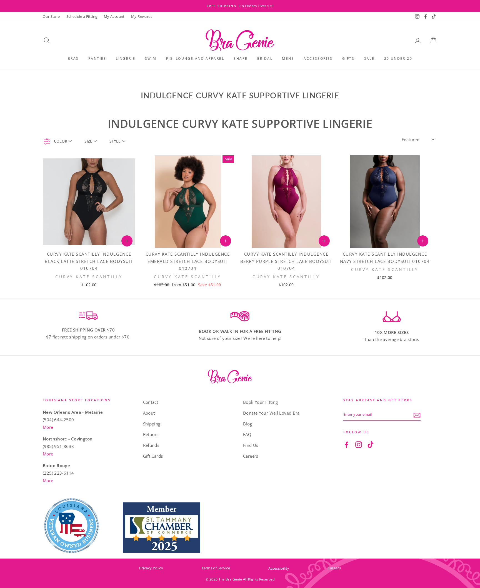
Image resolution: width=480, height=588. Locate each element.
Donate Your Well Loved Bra (271, 413)
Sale (369, 58)
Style (115, 141)
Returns (151, 434)
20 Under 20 (398, 58)
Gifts (348, 58)
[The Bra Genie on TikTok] (370, 444)
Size (88, 141)
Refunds (151, 445)
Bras (73, 58)
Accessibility (278, 568)
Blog (247, 424)
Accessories (318, 58)
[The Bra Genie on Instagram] (358, 444)
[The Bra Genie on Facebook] (346, 444)
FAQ (247, 434)
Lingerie (125, 58)
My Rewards (141, 16)
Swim (151, 58)
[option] (240, 6)
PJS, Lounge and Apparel (195, 58)
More (48, 427)
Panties (97, 58)
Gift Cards (153, 456)
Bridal (264, 58)
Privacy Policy (151, 567)
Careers (250, 456)
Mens (288, 58)
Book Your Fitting (260, 402)
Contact (150, 402)
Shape (241, 58)
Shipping (152, 424)
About (149, 413)
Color (60, 141)
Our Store (51, 16)
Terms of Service (215, 567)
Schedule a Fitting (82, 16)
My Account (114, 16)
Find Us (250, 445)
